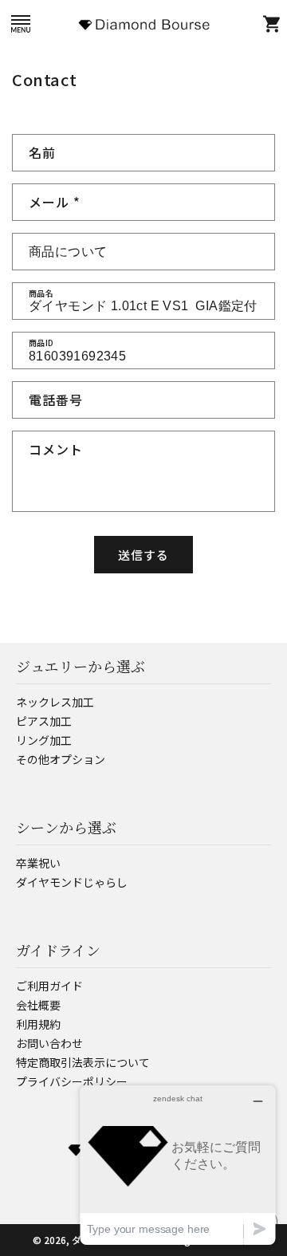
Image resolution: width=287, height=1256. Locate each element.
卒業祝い (38, 863)
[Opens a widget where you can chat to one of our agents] (177, 1164)
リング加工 (44, 740)
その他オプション (60, 759)
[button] (20, 23)
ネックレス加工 (55, 702)
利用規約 (38, 1024)
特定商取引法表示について (83, 1062)
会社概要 (38, 1005)
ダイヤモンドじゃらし (72, 882)
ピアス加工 (44, 721)
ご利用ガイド (49, 986)
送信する (143, 554)
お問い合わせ (49, 1043)
